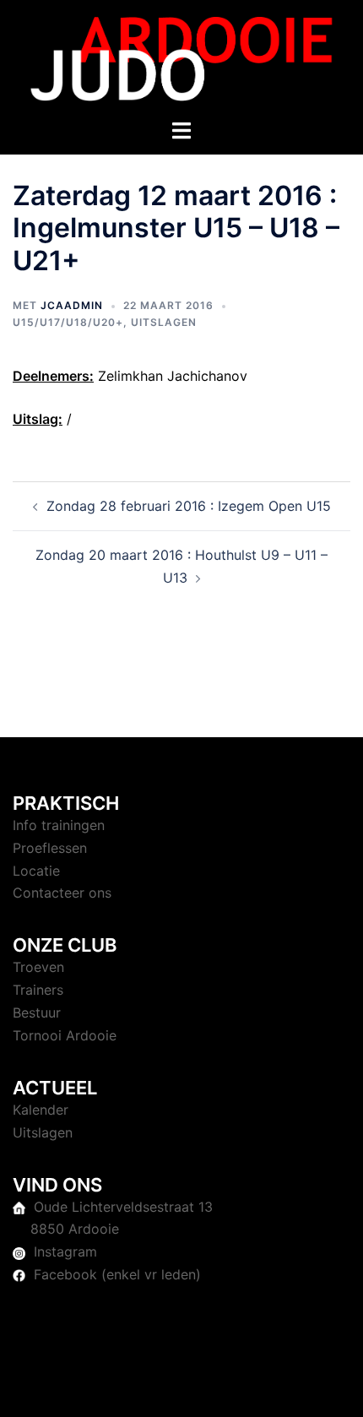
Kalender (40, 1109)
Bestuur (37, 1012)
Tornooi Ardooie (64, 1035)
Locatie (36, 870)
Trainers (38, 989)
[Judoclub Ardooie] (181, 57)
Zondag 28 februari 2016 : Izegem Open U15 (188, 505)
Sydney (181, 1387)
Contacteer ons (62, 892)
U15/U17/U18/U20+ (68, 322)
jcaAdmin (72, 305)
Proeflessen (50, 847)
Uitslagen (164, 322)
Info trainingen (59, 825)
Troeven (38, 966)
